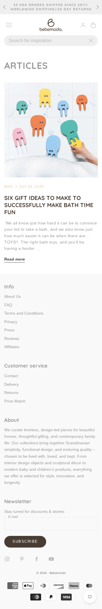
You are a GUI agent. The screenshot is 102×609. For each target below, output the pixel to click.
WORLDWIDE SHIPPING (32, 9)
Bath (8, 186)
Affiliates (11, 346)
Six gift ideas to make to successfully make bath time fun (48, 205)
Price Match (15, 401)
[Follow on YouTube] (51, 559)
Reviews (11, 338)
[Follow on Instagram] (7, 559)
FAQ (8, 305)
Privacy (10, 321)
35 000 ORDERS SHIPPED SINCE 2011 (50, 5)
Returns (11, 392)
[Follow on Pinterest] (22, 559)
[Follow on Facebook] (36, 559)
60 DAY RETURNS (75, 9)
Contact (11, 375)
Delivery (11, 384)
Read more (14, 259)
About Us (12, 296)
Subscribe (25, 541)
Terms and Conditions (23, 313)
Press (9, 330)
